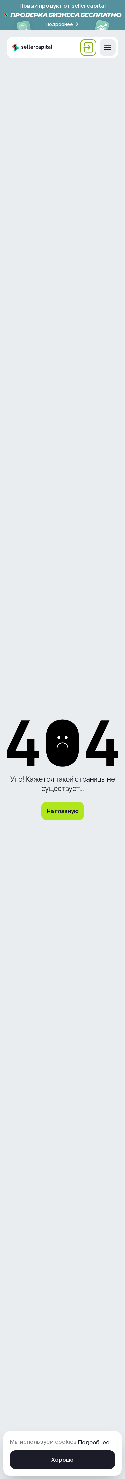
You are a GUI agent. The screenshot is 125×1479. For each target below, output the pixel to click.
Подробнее (93, 1442)
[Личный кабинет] (88, 47)
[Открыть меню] (108, 47)
